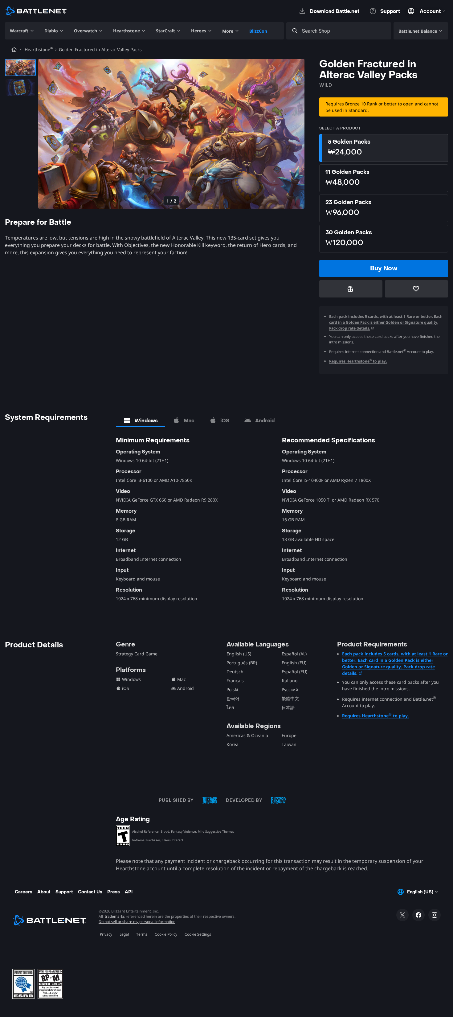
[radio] (383, 148)
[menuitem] (22, 30)
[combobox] (344, 31)
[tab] (140, 420)
